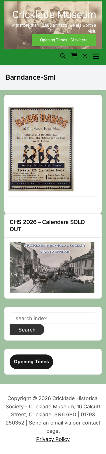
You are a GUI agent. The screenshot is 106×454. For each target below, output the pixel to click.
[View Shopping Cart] (74, 56)
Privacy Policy (53, 439)
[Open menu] (96, 56)
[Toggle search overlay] (63, 56)
